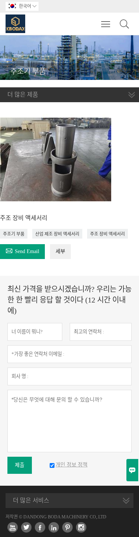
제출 (19, 465)
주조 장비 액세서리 (107, 234)
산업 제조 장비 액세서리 (57, 234)
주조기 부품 (13, 234)
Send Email (22, 250)
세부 (60, 251)
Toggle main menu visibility (105, 23)
